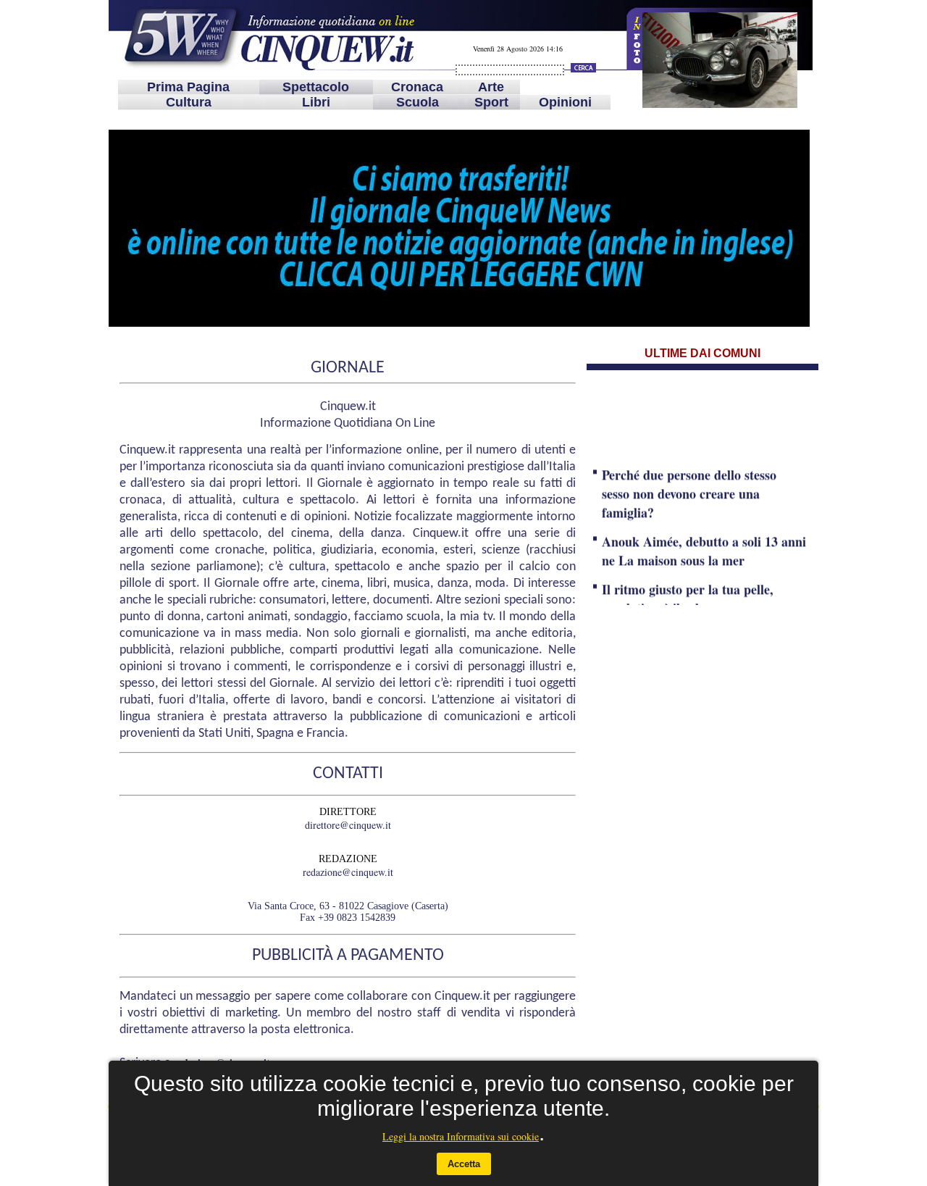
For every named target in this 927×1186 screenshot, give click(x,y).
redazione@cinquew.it (348, 872)
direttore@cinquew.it (348, 825)
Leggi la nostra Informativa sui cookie (460, 1136)
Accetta (464, 1163)
